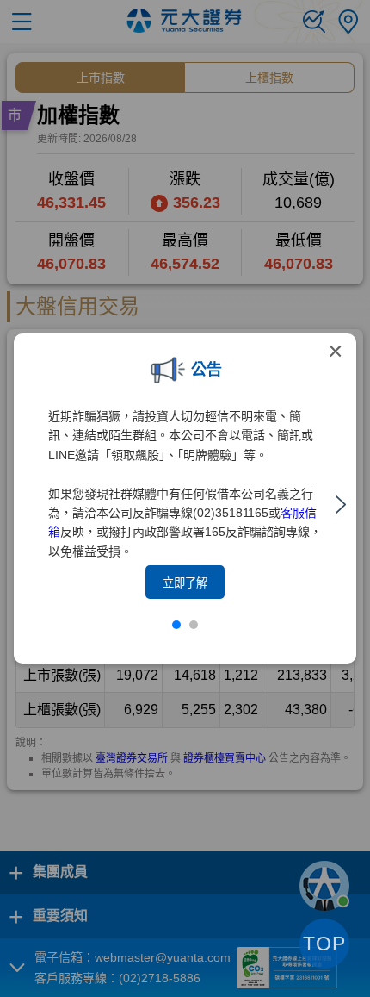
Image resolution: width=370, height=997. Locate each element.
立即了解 (185, 582)
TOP (324, 943)
